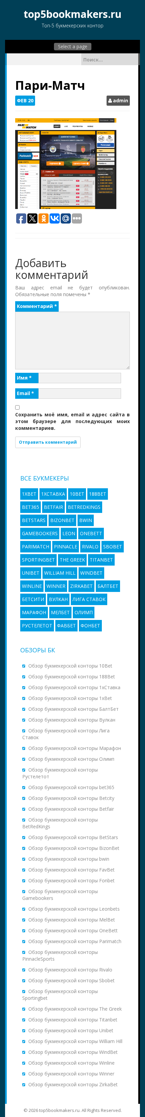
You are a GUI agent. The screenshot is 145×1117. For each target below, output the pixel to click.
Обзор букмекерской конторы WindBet (73, 1052)
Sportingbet (38, 559)
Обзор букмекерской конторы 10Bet (70, 666)
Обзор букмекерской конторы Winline (71, 1063)
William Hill (60, 573)
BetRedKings (84, 507)
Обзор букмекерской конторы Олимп (71, 759)
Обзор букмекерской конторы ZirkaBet (73, 1084)
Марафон (34, 612)
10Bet (77, 494)
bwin (85, 520)
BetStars (34, 520)
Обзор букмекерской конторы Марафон (74, 748)
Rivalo (90, 546)
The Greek (72, 559)
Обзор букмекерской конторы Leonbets (74, 909)
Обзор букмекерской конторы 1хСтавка (74, 687)
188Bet (97, 494)
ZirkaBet (81, 586)
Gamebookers (40, 533)
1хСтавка (53, 494)
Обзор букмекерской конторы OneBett (73, 930)
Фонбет (90, 625)
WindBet (91, 573)
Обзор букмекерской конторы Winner (71, 1073)
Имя (24, 377)
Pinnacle (65, 546)
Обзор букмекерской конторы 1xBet (70, 698)
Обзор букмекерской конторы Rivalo (70, 969)
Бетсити (33, 599)
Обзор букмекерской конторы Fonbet (71, 880)
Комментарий (37, 306)
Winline (32, 586)
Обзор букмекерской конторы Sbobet (71, 980)
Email (25, 393)
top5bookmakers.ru (72, 14)
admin (120, 100)
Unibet (30, 573)
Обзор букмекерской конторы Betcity (71, 798)
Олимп (84, 612)
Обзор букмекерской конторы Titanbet (72, 1019)
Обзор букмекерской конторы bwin (68, 859)
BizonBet (62, 520)
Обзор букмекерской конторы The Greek (75, 1009)
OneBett (91, 533)
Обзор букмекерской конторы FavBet (71, 869)
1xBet (29, 494)
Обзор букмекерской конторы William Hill (75, 1041)
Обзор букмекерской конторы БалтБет (73, 709)
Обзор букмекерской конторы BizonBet (73, 848)
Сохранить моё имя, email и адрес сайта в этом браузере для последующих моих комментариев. (72, 421)
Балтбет (107, 586)
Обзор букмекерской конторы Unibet (70, 1030)
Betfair (53, 507)
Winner (56, 586)
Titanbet (101, 559)
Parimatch (35, 546)
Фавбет (66, 625)
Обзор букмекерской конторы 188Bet (71, 676)
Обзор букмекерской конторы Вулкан (71, 720)
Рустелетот (37, 625)
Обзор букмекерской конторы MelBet (71, 919)
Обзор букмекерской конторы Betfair (71, 809)
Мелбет (60, 612)
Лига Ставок (89, 599)
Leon (68, 533)
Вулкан (58, 599)
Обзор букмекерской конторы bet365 (71, 787)
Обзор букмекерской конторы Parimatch (74, 941)
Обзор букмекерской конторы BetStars (73, 837)
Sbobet (112, 546)
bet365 (30, 507)
